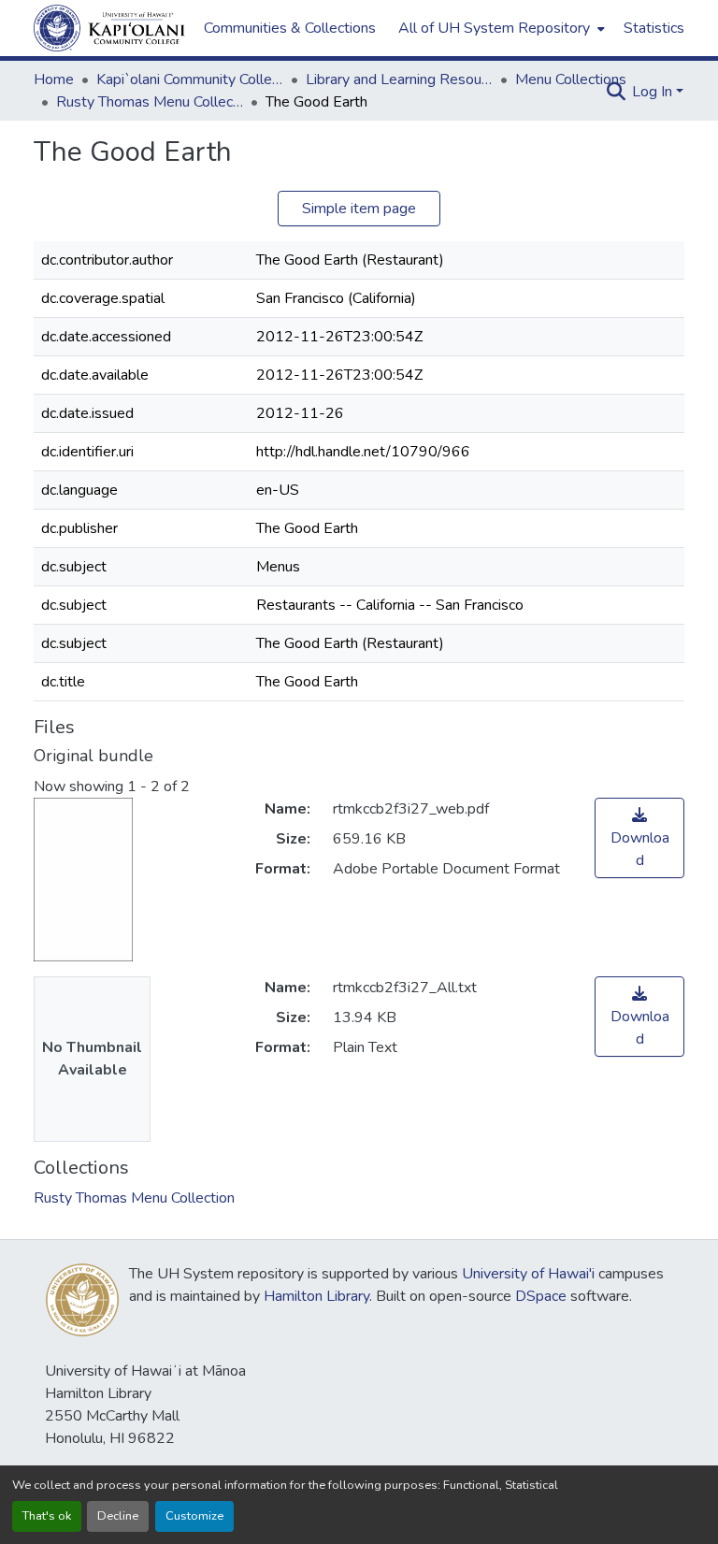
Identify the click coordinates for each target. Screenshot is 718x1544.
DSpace (541, 1296)
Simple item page (359, 208)
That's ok (46, 1516)
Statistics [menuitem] (654, 28)
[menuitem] (500, 28)
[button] (109, 28)
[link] (639, 838)
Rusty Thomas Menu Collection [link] (149, 102)
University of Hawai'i (528, 1273)
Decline (117, 1516)
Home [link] (54, 79)
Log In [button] (654, 91)
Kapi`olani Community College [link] (189, 79)
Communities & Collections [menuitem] (290, 28)
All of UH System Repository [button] (494, 28)
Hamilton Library (316, 1296)
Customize (194, 1516)
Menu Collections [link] (570, 79)
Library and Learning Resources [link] (399, 79)
